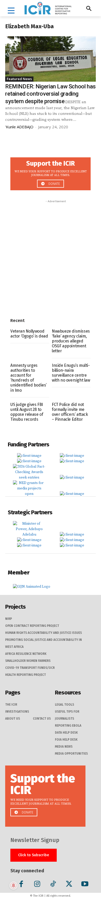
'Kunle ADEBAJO (19, 126)
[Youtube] (84, 884)
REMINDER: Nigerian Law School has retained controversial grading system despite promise (50, 93)
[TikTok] (53, 884)
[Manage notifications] (13, 885)
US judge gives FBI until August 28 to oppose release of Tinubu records (26, 412)
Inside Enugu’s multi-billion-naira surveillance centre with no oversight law (71, 373)
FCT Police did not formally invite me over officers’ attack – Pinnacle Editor (70, 412)
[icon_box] (50, 172)
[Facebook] (21, 884)
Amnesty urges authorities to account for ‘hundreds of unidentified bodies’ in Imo (28, 378)
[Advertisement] (50, 254)
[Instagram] (37, 884)
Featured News (19, 78)
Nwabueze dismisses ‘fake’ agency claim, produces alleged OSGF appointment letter (71, 341)
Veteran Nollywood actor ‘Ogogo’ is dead (29, 334)
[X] (69, 884)
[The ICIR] (48, 8)
